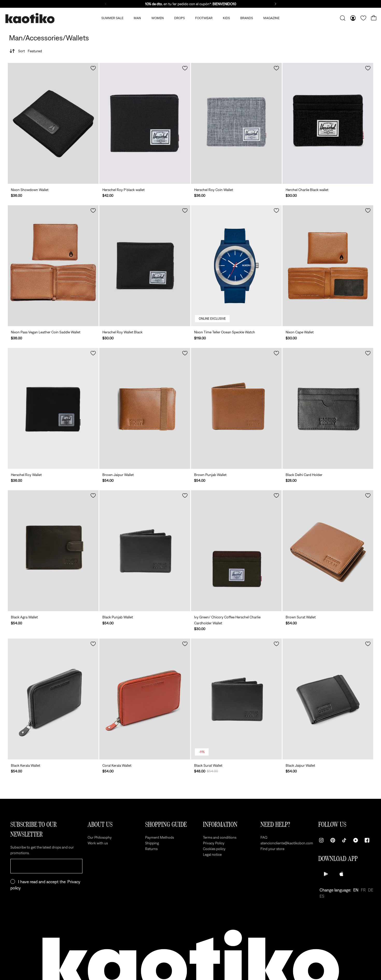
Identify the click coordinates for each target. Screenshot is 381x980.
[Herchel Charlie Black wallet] (328, 123)
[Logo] (29, 18)
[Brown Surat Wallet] (328, 550)
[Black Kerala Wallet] (53, 699)
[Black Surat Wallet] (236, 699)
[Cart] (374, 18)
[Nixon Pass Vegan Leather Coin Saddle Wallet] (53, 265)
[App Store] (341, 874)
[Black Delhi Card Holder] (328, 408)
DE (370, 890)
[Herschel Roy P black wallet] (144, 123)
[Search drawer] (342, 18)
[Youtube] (355, 840)
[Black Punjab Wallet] (144, 550)
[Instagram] (321, 840)
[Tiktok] (344, 840)
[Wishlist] (363, 18)
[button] (93, 68)
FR (363, 890)
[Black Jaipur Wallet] (328, 699)
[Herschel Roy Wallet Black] (144, 265)
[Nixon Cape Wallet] (328, 265)
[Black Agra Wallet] (53, 550)
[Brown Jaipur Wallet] (144, 408)
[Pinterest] (332, 840)
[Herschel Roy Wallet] (53, 408)
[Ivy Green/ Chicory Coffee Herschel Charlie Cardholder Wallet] (236, 550)
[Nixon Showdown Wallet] (53, 123)
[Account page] (353, 18)
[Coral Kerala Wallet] (144, 699)
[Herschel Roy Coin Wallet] (236, 123)
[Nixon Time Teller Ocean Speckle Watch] (236, 265)
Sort (30, 51)
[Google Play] (326, 874)
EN (355, 890)
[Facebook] (367, 840)
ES (322, 896)
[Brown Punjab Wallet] (236, 408)
